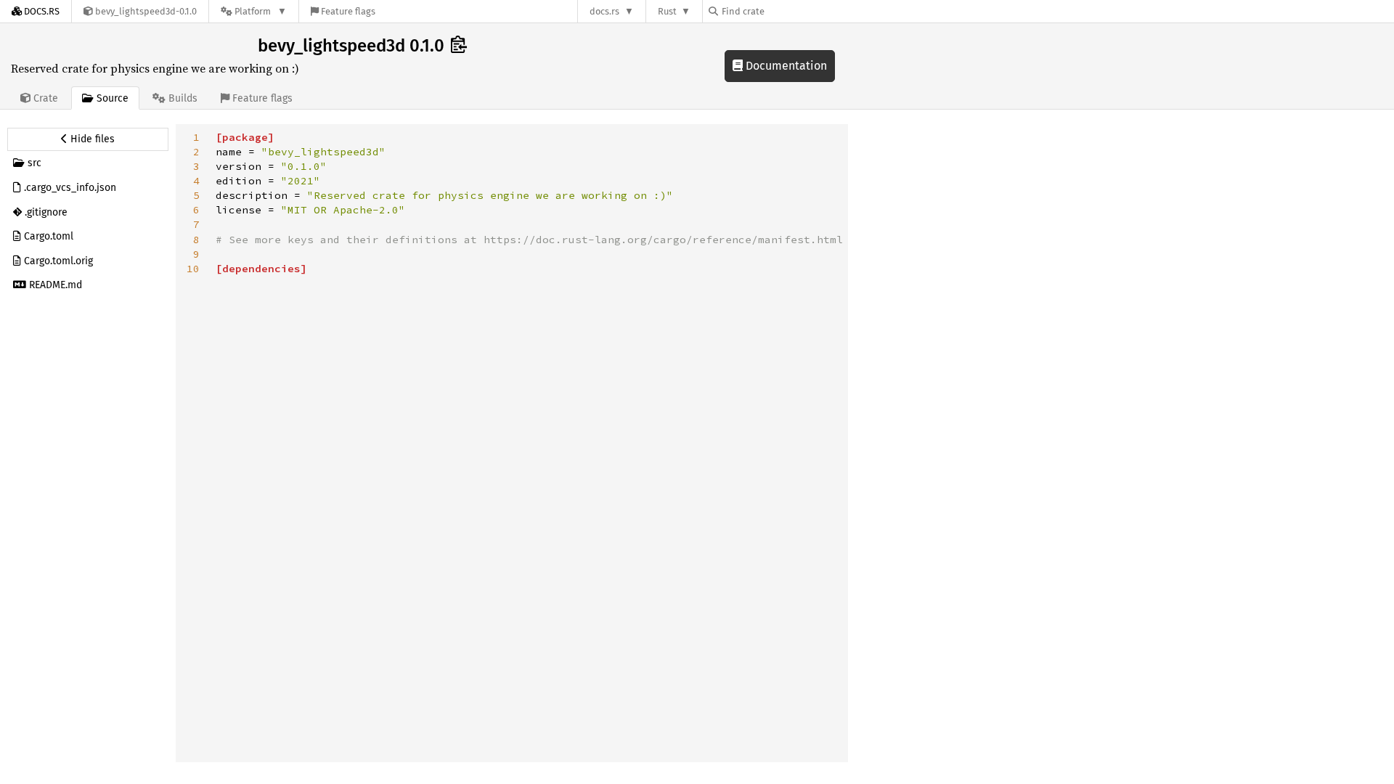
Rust (667, 11)
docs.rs (604, 11)
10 (193, 268)
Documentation (785, 66)
